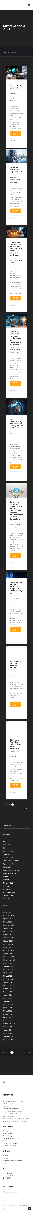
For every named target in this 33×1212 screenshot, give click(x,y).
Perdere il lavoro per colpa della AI (16, 169)
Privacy (5, 1131)
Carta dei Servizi (8, 1138)
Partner (20, 95)
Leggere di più (15, 133)
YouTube (9, 1178)
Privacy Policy (7, 1133)
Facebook (9, 1175)
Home (4, 52)
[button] (29, 5)
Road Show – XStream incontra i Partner (15, 664)
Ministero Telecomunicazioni (12, 1161)
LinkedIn (9, 1173)
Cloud (11, 98)
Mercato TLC (13, 262)
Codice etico (7, 1141)
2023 (9, 52)
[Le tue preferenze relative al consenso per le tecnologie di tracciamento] (3, 1209)
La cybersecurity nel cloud (16, 85)
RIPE (4, 1163)
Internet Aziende (14, 260)
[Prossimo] (26, 809)
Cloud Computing (14, 95)
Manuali (6, 1156)
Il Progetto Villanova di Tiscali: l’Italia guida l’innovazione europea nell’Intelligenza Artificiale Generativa (16, 510)
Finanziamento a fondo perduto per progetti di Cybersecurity (16, 586)
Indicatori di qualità (9, 1146)
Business (13, 93)
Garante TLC (7, 1158)
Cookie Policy (7, 1136)
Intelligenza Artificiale (15, 179)
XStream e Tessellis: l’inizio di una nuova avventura (16, 744)
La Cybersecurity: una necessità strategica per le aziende (16, 423)
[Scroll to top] (29, 1208)
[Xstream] (13, 5)
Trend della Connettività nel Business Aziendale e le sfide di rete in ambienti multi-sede (16, 248)
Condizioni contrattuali (10, 1143)
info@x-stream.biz (13, 1109)
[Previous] (7, 805)
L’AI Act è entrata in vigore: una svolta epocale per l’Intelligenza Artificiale (16, 338)
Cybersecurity (16, 98)
